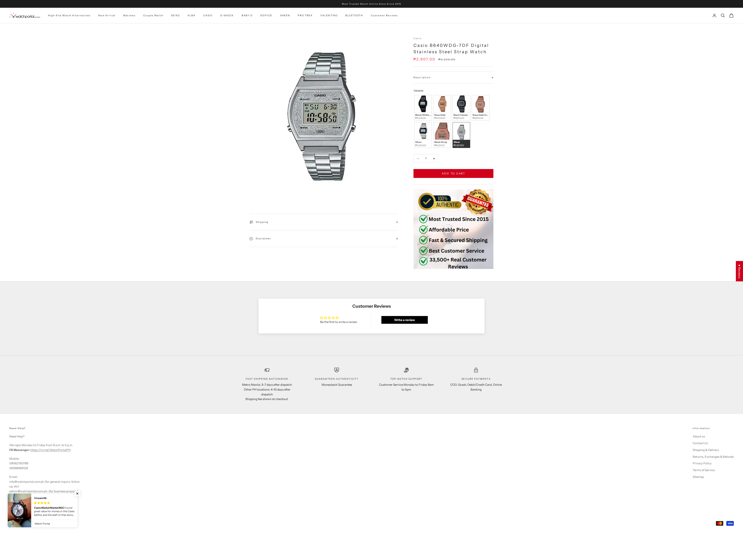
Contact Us (700, 443)
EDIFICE (266, 15)
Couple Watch (153, 15)
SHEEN (285, 15)
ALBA (191, 15)
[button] (77, 493)
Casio (417, 38)
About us (699, 436)
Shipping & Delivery (706, 450)
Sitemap (698, 477)
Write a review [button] (404, 320)
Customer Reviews (384, 15)
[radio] (422, 108)
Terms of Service (704, 470)
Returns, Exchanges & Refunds (713, 457)
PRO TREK (305, 15)
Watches (129, 15)
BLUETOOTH (354, 15)
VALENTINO (329, 15)
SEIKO (175, 15)
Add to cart (453, 173)
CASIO (208, 15)
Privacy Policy (702, 463)
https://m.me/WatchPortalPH (50, 450)
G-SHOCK (227, 15)
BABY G (247, 15)
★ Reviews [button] (739, 271)
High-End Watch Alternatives (69, 15)
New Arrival (106, 15)
